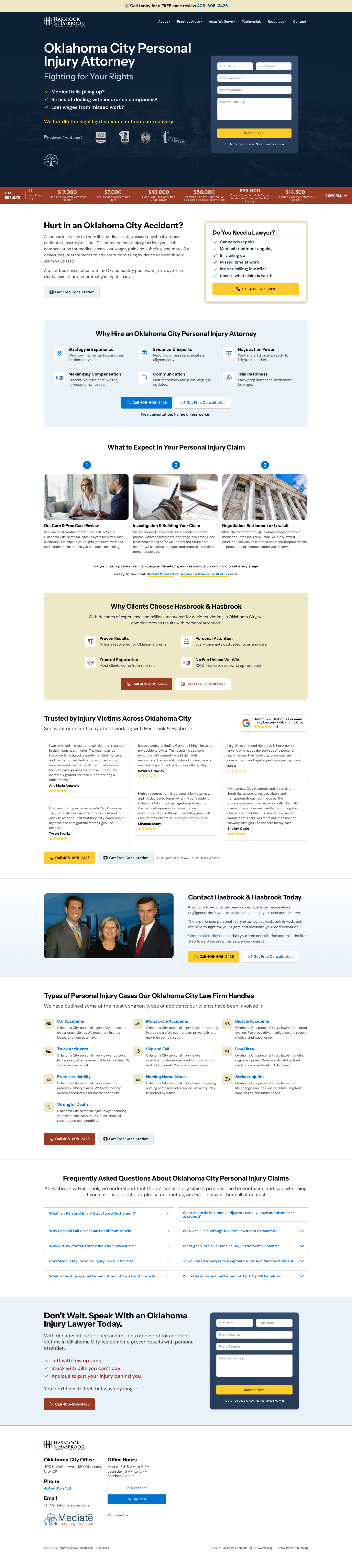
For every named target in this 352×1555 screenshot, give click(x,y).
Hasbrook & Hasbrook (94, 1548)
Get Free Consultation (75, 292)
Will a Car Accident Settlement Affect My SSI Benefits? (232, 1276)
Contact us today (203, 935)
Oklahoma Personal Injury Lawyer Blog (248, 1548)
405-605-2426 (212, 5)
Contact (299, 21)
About (163, 21)
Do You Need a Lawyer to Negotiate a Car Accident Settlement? (239, 1261)
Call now (139, 1499)
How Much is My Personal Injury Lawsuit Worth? (91, 1261)
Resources (276, 21)
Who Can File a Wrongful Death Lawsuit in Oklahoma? (230, 1230)
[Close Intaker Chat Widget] (338, 1424)
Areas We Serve (221, 21)
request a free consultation (204, 574)
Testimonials (251, 21)
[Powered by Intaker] (317, 1546)
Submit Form (254, 133)
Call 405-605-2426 (259, 289)
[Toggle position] (330, 1424)
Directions (139, 1488)
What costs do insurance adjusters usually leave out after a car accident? (238, 1214)
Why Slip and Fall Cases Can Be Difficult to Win (90, 1230)
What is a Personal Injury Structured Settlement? (92, 1213)
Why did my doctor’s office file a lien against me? (92, 1246)
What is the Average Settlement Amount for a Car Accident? (103, 1276)
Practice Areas (188, 21)
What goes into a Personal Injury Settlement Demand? (231, 1246)
